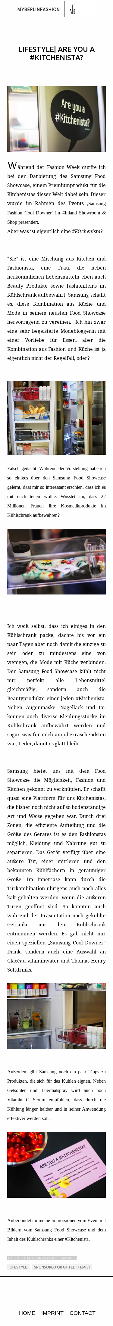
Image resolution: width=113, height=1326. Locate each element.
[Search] (104, 9)
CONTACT (83, 1313)
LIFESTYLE (18, 1267)
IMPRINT (52, 1313)
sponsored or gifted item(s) (62, 1267)
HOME (27, 1313)
